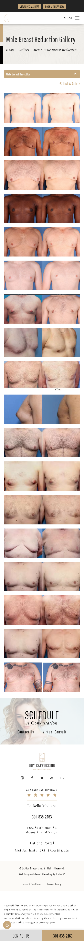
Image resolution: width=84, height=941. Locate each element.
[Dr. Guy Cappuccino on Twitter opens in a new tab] (42, 778)
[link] (42, 793)
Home (10, 50)
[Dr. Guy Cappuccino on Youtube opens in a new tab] (52, 778)
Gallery (24, 50)
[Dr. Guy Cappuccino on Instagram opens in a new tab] (22, 778)
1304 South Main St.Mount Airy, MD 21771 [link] (42, 829)
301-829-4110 (47, 922)
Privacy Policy (54, 884)
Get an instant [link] (42, 850)
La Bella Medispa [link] (42, 806)
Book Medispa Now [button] (54, 6)
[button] (7, 925)
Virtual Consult (54, 732)
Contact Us (26, 732)
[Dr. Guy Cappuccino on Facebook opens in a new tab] (32, 778)
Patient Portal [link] (42, 843)
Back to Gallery (71, 83)
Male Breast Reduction (60, 50)
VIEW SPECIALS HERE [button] (29, 6)
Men (36, 50)
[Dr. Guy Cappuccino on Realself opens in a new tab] (62, 778)
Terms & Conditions (32, 884)
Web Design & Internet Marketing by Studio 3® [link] (42, 874)
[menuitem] (22, 778)
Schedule (42, 716)
